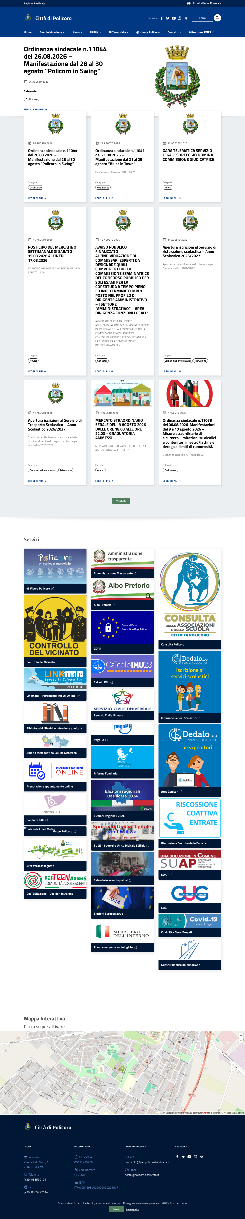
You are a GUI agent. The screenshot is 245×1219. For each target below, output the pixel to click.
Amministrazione (51, 32)
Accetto (116, 1209)
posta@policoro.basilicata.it (142, 1175)
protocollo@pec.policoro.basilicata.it (147, 1162)
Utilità (94, 32)
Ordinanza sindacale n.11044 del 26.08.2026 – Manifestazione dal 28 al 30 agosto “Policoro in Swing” (65, 60)
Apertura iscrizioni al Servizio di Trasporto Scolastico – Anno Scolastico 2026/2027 (55, 424)
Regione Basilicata (34, 3)
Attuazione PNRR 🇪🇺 (202, 32)
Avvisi (168, 187)
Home (28, 32)
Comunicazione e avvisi (177, 361)
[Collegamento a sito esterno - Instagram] (180, 18)
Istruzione (200, 361)
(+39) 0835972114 (36, 1192)
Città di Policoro (53, 18)
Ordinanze (32, 99)
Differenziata (117, 32)
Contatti (173, 32)
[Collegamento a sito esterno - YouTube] (174, 18)
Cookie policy (132, 1209)
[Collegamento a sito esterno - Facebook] (162, 18)
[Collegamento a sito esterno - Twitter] (168, 18)
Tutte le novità (34, 109)
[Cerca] (217, 17)
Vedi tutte (121, 501)
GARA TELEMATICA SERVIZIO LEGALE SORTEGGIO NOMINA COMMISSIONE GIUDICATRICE (188, 155)
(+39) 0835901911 (36, 1179)
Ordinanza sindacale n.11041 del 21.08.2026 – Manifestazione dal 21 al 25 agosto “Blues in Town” (119, 157)
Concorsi (102, 361)
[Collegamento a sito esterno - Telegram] (186, 18)
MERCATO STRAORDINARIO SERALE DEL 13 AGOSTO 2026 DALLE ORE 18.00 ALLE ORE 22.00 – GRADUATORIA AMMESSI (120, 429)
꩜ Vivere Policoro (148, 32)
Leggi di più (36, 198)
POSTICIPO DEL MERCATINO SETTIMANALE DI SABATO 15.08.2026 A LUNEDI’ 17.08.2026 (52, 253)
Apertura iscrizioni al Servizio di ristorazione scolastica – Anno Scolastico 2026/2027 (189, 251)
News (76, 32)
